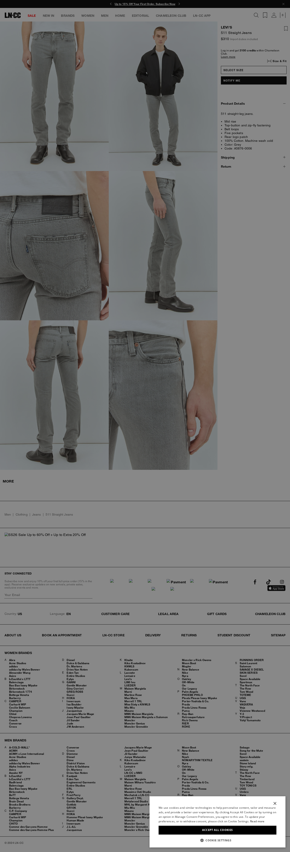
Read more (257, 821)
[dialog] (217, 821)
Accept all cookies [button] (217, 830)
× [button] (274, 803)
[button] (217, 840)
